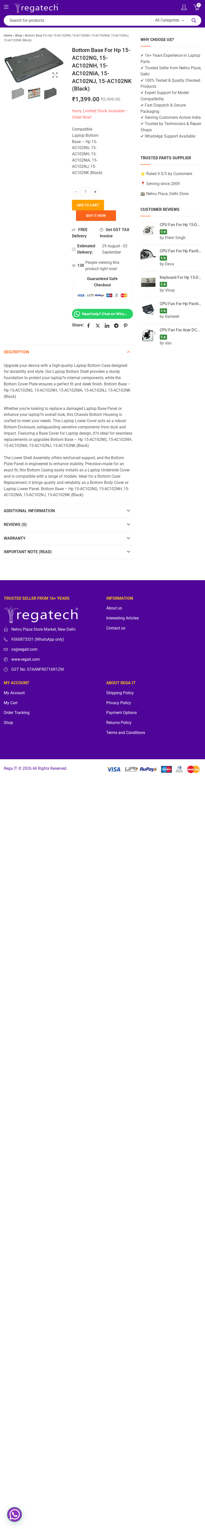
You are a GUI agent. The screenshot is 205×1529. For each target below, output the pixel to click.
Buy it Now (96, 216)
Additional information (29, 510)
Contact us (115, 628)
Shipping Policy (120, 693)
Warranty (15, 538)
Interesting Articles (122, 618)
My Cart (11, 703)
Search (194, 20)
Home (8, 35)
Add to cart (88, 205)
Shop (18, 35)
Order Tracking (17, 712)
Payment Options (121, 712)
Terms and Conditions (125, 732)
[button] (14, 1514)
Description (16, 352)
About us (114, 608)
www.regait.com (25, 659)
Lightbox (55, 75)
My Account (14, 693)
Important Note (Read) (28, 551)
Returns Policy (119, 722)
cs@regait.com (24, 649)
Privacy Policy (118, 703)
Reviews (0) (15, 524)
